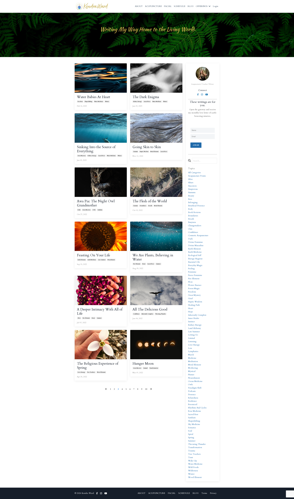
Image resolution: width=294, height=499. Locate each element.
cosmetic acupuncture (198, 235)
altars (190, 182)
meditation (193, 361)
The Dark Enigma (146, 97)
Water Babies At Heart (93, 97)
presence (192, 394)
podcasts (192, 391)
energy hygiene (195, 258)
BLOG (191, 6)
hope (190, 311)
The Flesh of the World (150, 201)
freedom (80, 101)
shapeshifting (88, 101)
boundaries (143, 206)
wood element (101, 372)
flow (190, 281)
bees (190, 199)
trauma (191, 450)
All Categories (194, 172)
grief (190, 298)
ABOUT (139, 6)
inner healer (193, 318)
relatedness (193, 397)
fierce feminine (195, 275)
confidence (136, 314)
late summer (102, 260)
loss (190, 348)
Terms (204, 493)
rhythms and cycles (197, 407)
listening (192, 341)
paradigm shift (194, 387)
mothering (193, 368)
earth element (82, 260)
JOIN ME (196, 145)
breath (150, 206)
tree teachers (91, 372)
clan (190, 228)
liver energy (81, 372)
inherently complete (147, 314)
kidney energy (137, 101)
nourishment (111, 260)
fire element (136, 264)
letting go (193, 334)
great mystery (82, 156)
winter (107, 101)
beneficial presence (196, 205)
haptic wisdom (144, 151)
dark (79, 210)
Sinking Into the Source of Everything (96, 149)
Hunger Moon (143, 364)
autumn (135, 151)
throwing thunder (160, 314)
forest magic (194, 288)
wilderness (193, 470)
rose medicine (194, 411)
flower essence (194, 285)
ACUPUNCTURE (153, 6)
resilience (192, 401)
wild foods (193, 467)
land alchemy (194, 328)
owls (94, 210)
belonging (193, 202)
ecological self (194, 255)
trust (190, 457)
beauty (191, 195)
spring (191, 437)
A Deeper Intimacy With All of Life (99, 311)
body (190, 209)
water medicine (98, 101)
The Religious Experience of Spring (97, 366)
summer (158, 264)
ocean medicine (195, 381)
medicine (192, 358)
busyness (192, 222)
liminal (145, 368)
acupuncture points (197, 175)
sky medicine (194, 424)
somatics (192, 427)
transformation (154, 368)
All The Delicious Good (150, 309)
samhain (100, 210)
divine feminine (195, 242)
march (191, 354)
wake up (192, 460)
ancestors (192, 185)
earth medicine (92, 260)
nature (191, 374)
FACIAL (168, 6)
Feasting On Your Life (93, 255)
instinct (191, 321)
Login (215, 6)
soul (190, 430)
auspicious (193, 189)
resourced (192, 404)
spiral (190, 434)
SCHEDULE (179, 6)
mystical (191, 371)
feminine (192, 271)
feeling (191, 268)
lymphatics (193, 351)
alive (79, 318)
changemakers (194, 225)
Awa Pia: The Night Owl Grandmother (96, 203)
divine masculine (196, 245)
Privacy (213, 493)
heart (143, 264)
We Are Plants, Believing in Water (153, 257)
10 (146, 389)
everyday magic (195, 265)
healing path (194, 305)
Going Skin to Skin (147, 147)
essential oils (194, 262)
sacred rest (147, 101)
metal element (154, 151)
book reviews (194, 212)
